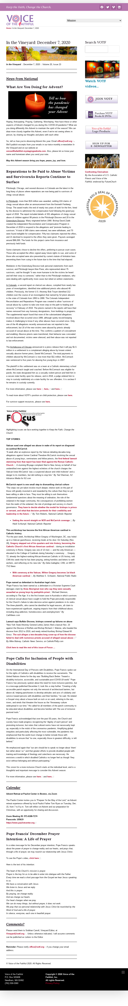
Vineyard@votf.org (15, 934)
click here (34, 858)
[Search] (114, 49)
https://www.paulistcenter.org (20, 823)
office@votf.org (36, 947)
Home (8, 28)
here (39, 389)
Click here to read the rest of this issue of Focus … (30, 647)
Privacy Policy (52, 983)
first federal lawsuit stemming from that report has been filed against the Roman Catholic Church (41, 461)
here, (46, 389)
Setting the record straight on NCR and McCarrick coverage (41, 520)
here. (57, 389)
